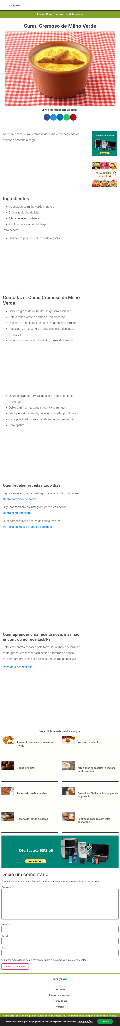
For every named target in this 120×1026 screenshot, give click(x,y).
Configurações (85, 1021)
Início (40, 14)
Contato (60, 1007)
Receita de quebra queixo (32, 793)
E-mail (5, 936)
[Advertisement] (43, 169)
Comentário (8, 887)
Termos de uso (60, 1001)
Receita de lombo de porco (32, 818)
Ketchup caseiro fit (89, 742)
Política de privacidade (60, 995)
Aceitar (105, 1021)
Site (3, 948)
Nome (5, 924)
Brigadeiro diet (25, 767)
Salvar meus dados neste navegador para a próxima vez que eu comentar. (45, 960)
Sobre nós (60, 989)
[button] (52, 5)
